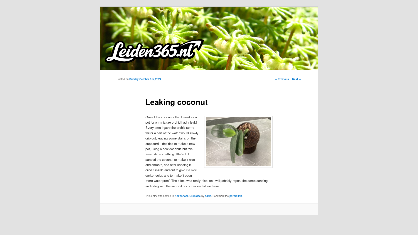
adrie (208, 196)
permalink (235, 196)
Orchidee (195, 196)
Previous (282, 79)
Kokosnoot (181, 196)
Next (296, 79)
